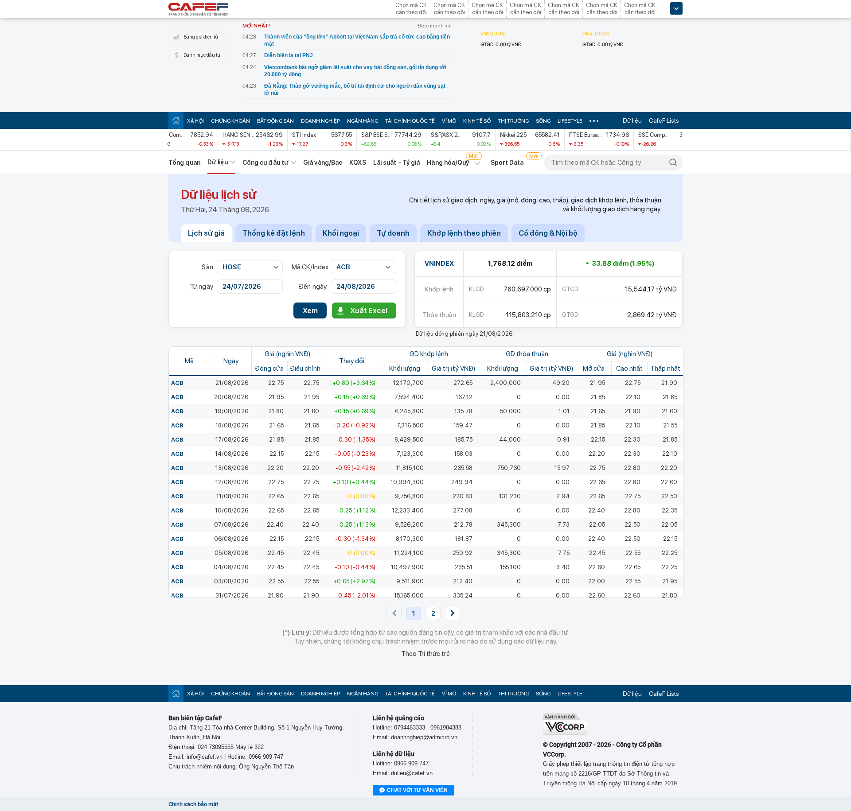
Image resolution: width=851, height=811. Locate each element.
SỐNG (543, 121)
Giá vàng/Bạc (322, 162)
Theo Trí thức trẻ (425, 654)
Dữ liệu (632, 120)
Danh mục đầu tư (201, 55)
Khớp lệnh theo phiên (464, 233)
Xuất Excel (368, 310)
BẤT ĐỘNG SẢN (275, 121)
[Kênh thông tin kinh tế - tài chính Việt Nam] (198, 10)
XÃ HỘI (195, 121)
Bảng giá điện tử (200, 37)
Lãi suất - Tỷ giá (396, 162)
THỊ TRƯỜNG (513, 121)
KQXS (357, 162)
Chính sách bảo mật (193, 804)
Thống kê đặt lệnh (273, 233)
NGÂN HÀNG (362, 121)
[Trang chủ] (176, 120)
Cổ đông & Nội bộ (548, 233)
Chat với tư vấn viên (417, 790)
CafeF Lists (664, 120)
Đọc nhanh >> (434, 26)
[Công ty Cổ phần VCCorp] (565, 733)
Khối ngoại (341, 233)
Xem (310, 310)
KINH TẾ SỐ (477, 121)
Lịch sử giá (206, 233)
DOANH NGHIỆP (320, 121)
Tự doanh (393, 233)
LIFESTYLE (570, 121)
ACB (177, 383)
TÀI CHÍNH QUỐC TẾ (410, 121)
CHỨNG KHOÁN (230, 121)
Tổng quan (184, 162)
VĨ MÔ (449, 121)
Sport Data (507, 162)
